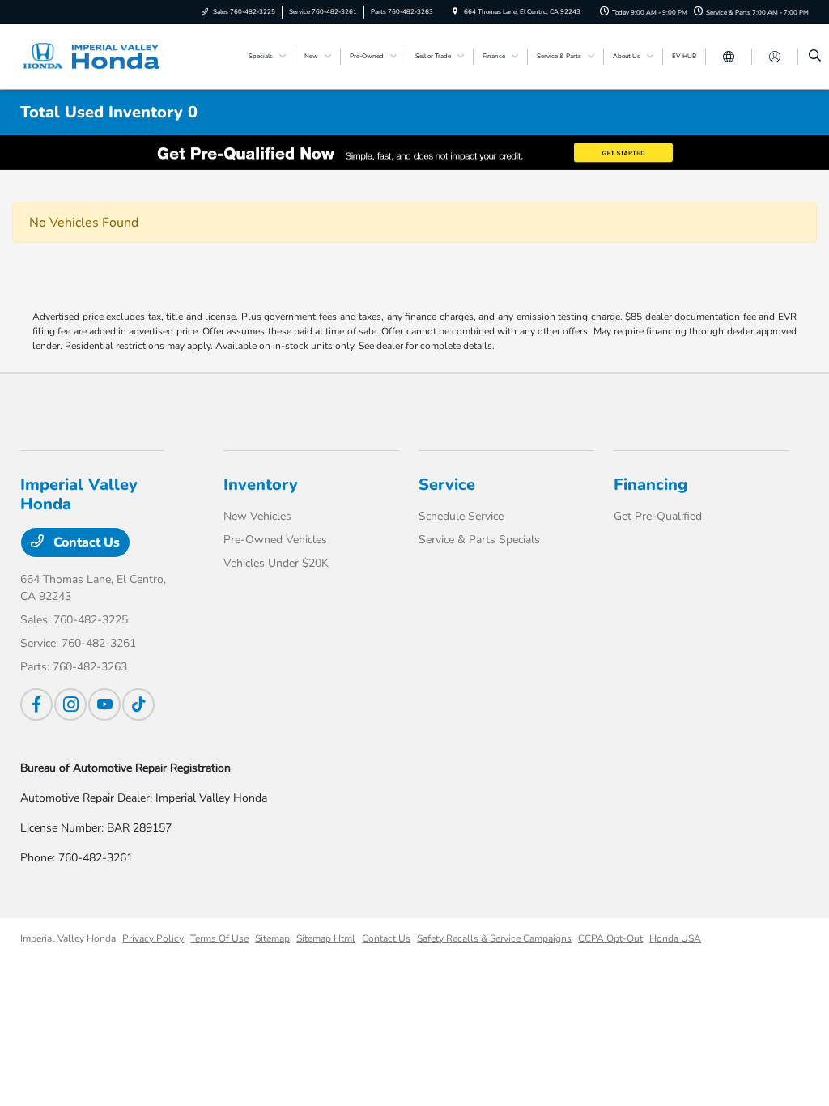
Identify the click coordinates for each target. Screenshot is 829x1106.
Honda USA (675, 938)
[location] (455, 11)
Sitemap (272, 938)
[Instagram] (70, 704)
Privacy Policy (153, 938)
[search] (815, 56)
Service (447, 485)
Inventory (260, 485)
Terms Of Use (219, 938)
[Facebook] (36, 704)
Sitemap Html (325, 938)
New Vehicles (257, 516)
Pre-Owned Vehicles (275, 539)
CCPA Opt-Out (610, 938)
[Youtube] (104, 704)
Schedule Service (461, 516)
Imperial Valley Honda (68, 938)
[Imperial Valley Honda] (93, 56)
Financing (650, 485)
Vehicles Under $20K (276, 563)
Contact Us (85, 542)
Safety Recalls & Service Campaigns (494, 938)
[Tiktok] (138, 704)
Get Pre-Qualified (658, 516)
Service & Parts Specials (479, 539)
